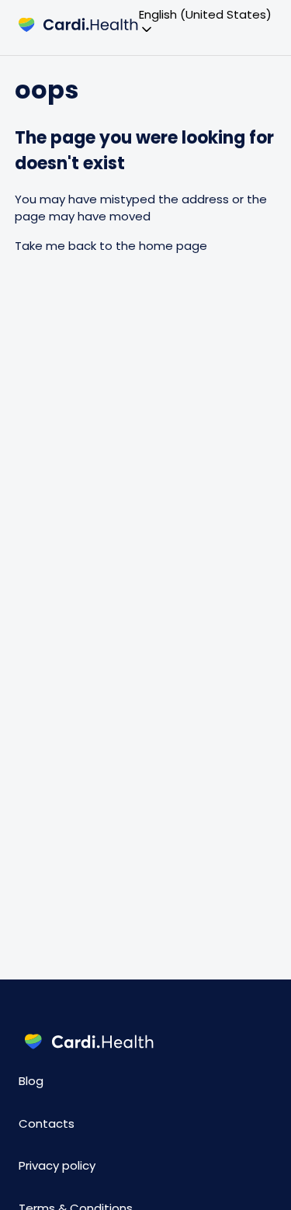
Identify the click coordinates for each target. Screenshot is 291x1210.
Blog (31, 1081)
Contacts (46, 1123)
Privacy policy (57, 1165)
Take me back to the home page (111, 245)
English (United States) (205, 15)
